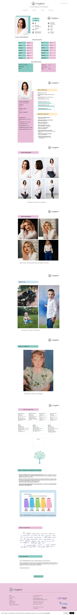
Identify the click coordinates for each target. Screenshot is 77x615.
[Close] (75, 613)
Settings (66, 613)
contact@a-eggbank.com (38, 595)
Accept (72, 613)
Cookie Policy (47, 613)
